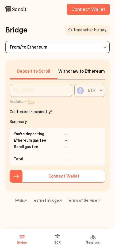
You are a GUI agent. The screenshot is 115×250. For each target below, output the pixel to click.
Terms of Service (82, 200)
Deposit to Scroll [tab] (33, 71)
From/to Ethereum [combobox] (28, 47)
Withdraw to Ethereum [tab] (81, 71)
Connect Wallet (88, 9)
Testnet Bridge (45, 200)
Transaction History (89, 30)
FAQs (19, 200)
